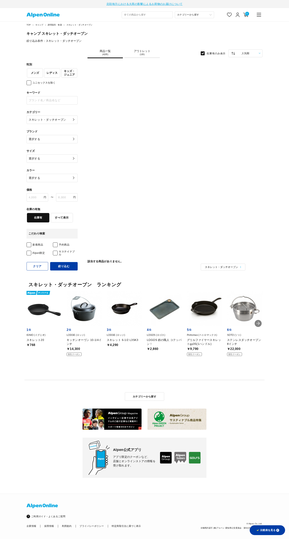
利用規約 (67, 526)
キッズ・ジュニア (69, 72)
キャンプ (39, 25)
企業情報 (31, 526)
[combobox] (147, 14)
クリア (37, 266)
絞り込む (64, 266)
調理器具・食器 (55, 25)
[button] (258, 323)
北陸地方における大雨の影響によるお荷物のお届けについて (144, 3)
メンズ (35, 72)
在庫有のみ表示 (216, 53)
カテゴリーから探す (144, 396)
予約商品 (64, 244)
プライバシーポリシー (91, 526)
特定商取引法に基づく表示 (126, 526)
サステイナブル (67, 253)
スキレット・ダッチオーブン (79, 25)
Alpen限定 (38, 252)
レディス (52, 72)
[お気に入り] (229, 14)
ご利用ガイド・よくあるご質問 (48, 516)
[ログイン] (237, 14)
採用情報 (49, 526)
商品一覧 (105, 53)
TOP (29, 25)
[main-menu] (258, 14)
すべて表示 (62, 217)
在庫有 (38, 217)
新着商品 (37, 244)
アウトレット (142, 53)
